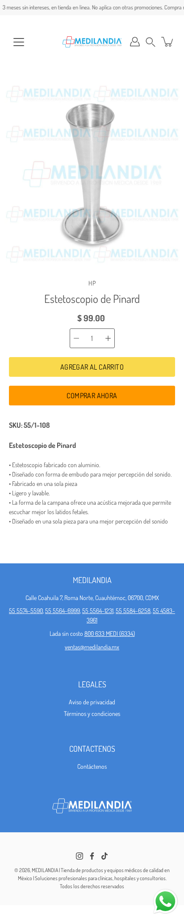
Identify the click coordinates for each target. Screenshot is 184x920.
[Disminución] (76, 338)
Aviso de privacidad (92, 702)
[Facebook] (92, 856)
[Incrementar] (108, 338)
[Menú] (19, 42)
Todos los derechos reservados (92, 886)
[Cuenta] (135, 41)
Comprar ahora (92, 395)
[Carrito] (168, 41)
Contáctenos (92, 766)
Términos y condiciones (92, 713)
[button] (150, 42)
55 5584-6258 (133, 610)
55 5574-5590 (26, 610)
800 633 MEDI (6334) (109, 633)
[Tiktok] (104, 856)
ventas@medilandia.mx (92, 647)
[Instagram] (79, 856)
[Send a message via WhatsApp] (165, 901)
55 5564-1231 (97, 610)
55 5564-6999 (62, 610)
